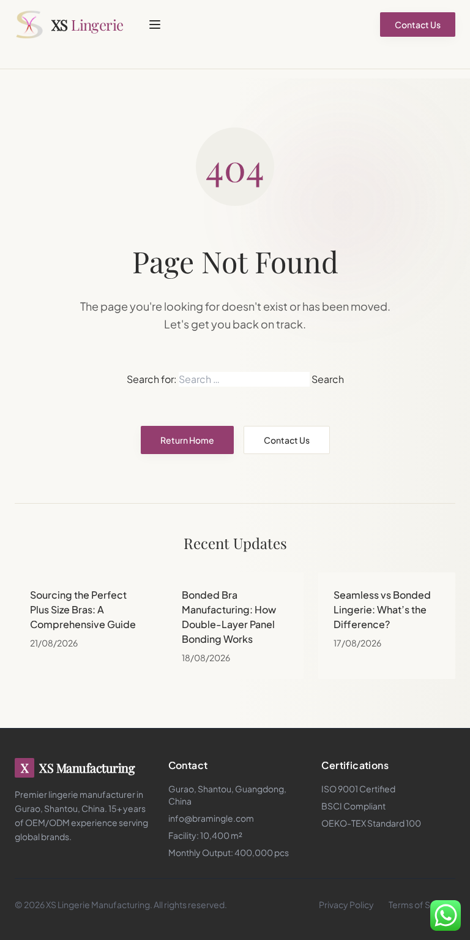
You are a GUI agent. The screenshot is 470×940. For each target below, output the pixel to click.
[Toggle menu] (155, 24)
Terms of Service (422, 904)
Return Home (187, 439)
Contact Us (418, 24)
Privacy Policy (346, 904)
